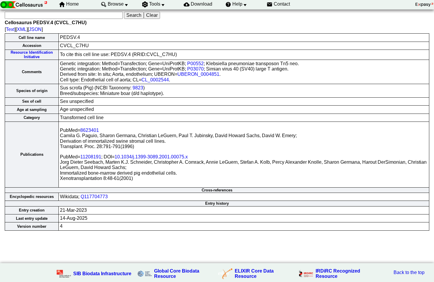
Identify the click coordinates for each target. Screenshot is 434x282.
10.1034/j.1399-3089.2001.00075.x (151, 156)
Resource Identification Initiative (32, 54)
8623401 (89, 130)
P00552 (195, 63)
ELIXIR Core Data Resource (254, 273)
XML (22, 29)
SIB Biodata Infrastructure (102, 273)
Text (10, 29)
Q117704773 (94, 196)
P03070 (195, 68)
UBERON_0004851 (198, 74)
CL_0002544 (155, 79)
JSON (35, 29)
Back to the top (409, 272)
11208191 (90, 156)
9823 (138, 87)
